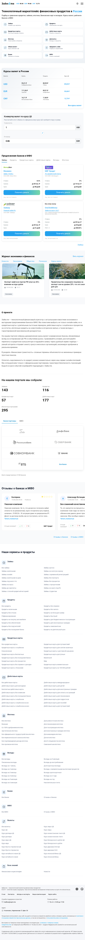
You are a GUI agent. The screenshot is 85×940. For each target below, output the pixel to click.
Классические (7, 651)
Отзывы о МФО (77, 537)
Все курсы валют (74, 105)
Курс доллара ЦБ (8, 833)
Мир (45, 661)
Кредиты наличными (9, 609)
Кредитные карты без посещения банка (16, 658)
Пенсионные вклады (9, 762)
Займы (80, 245)
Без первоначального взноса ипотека (15, 737)
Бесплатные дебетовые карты (13, 689)
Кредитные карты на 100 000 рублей (57, 668)
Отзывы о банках (61, 537)
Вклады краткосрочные (52, 772)
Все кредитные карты (9, 644)
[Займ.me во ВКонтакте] (82, 889)
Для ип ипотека (49, 737)
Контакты (11, 894)
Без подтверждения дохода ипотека (15, 741)
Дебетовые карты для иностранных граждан (60, 689)
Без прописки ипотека (10, 744)
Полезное (43, 261)
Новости (5, 261)
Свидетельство (6, 925)
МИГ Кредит (50, 171)
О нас (3, 894)
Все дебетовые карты (9, 682)
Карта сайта (52, 894)
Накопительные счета (52, 782)
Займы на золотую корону (53, 571)
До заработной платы (53, 174)
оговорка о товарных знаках (49, 923)
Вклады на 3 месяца (9, 772)
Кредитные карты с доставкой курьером (58, 651)
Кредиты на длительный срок (54, 629)
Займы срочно (49, 568)
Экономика (17, 261)
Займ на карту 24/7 (52, 210)
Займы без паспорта (51, 578)
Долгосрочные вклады (52, 766)
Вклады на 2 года (50, 776)
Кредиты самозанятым (52, 626)
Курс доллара (7, 837)
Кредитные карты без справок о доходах (16, 664)
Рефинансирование (9, 616)
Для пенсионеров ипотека (53, 724)
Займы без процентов (52, 581)
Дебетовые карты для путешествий (57, 706)
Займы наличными (8, 571)
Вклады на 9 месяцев (51, 759)
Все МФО (5, 812)
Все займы (5, 568)
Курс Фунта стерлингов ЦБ (11, 847)
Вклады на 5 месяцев (9, 779)
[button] (77, 4)
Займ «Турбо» (8, 174)
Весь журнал (78, 256)
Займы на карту (7, 584)
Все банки (63, 464)
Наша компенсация (39, 894)
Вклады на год (49, 779)
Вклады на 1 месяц (8, 766)
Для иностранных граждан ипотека (57, 731)
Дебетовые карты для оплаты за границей (59, 692)
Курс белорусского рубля (53, 843)
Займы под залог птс (9, 581)
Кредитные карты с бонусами (12, 668)
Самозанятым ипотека (52, 744)
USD (17, 3)
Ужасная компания (13, 504)
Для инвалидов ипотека (52, 734)
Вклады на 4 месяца (9, 776)
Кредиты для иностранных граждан (57, 623)
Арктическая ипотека (9, 731)
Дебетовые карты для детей (54, 686)
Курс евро (5, 843)
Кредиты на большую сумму (54, 613)
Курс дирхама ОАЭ (50, 850)
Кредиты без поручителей (11, 626)
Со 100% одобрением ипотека (12, 727)
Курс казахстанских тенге (53, 837)
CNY (33, 3)
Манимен (7, 171)
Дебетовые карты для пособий (55, 703)
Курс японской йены (51, 857)
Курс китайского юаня (10, 857)
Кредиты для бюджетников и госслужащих (59, 619)
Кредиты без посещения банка (13, 629)
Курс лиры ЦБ (49, 826)
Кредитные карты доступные (54, 654)
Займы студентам (50, 591)
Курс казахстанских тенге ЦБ (54, 833)
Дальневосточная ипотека (53, 721)
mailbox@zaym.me (10, 902)
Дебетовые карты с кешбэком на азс (15, 703)
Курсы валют (56, 261)
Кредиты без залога (51, 609)
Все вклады (6, 759)
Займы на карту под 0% (52, 588)
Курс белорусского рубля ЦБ (54, 840)
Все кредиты (6, 606)
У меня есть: (8, 123)
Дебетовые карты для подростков (56, 699)
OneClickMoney (51, 208)
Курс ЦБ (66, 76)
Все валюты (6, 826)
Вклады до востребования (53, 762)
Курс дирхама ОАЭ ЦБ (52, 847)
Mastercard (48, 658)
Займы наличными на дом (11, 578)
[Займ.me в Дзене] (77, 889)
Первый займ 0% (10, 210)
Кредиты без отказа (9, 613)
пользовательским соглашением (57, 918)
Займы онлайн (7, 574)
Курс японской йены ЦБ (52, 853)
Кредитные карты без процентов (14, 661)
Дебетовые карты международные (56, 682)
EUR (25, 3)
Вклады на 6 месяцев (9, 782)
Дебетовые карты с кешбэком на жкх (15, 706)
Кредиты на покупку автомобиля (14, 619)
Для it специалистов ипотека (54, 741)
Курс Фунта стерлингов (10, 850)
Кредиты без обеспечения (11, 623)
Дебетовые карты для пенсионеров (57, 696)
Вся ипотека (6, 721)
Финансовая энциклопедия (12, 871)
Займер (7, 208)
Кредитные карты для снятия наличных (58, 647)
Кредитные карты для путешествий (57, 644)
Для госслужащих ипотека (53, 727)
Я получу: (7, 137)
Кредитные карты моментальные (56, 664)
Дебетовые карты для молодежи (14, 686)
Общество (30, 261)
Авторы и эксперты (23, 894)
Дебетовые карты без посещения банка (16, 696)
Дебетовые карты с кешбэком (13, 699)
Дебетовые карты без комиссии (13, 692)
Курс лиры (47, 830)
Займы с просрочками (52, 584)
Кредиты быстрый (50, 616)
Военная (5, 724)
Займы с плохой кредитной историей (15, 591)
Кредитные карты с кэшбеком (13, 647)
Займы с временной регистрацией (56, 574)
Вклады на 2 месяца (9, 769)
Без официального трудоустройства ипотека (18, 734)
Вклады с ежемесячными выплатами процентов (61, 769)
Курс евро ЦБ (6, 840)
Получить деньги (22, 192)
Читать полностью (11, 519)
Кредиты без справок (51, 606)
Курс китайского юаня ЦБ (11, 853)
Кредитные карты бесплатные (13, 654)
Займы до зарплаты (9, 588)
